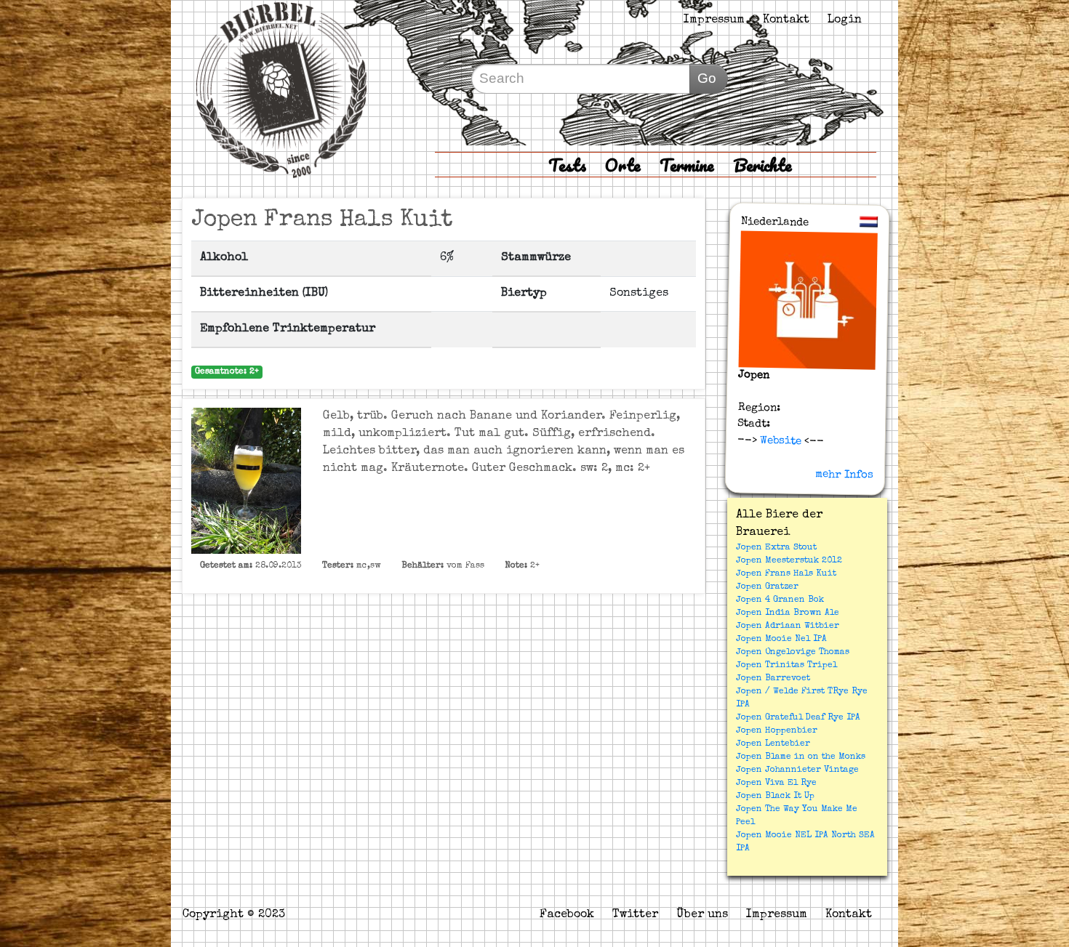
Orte (623, 164)
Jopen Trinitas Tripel (786, 665)
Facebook (567, 915)
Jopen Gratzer (767, 587)
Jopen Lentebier (773, 744)
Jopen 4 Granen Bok (780, 600)
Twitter (635, 915)
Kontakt (786, 20)
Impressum (714, 20)
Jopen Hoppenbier (776, 731)
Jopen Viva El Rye (776, 783)
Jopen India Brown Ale (787, 613)
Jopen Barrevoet (773, 678)
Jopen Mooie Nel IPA (781, 639)
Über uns (702, 915)
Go (706, 78)
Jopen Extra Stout (776, 548)
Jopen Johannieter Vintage (797, 770)
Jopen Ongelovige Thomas (792, 652)
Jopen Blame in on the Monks (800, 757)
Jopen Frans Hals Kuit (786, 574)
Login (845, 20)
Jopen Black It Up (775, 796)
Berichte (762, 164)
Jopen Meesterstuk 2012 (789, 561)
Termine (687, 164)
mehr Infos (844, 474)
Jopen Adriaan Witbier (787, 626)
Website (779, 440)
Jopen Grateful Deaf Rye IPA (798, 718)
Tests (567, 164)
